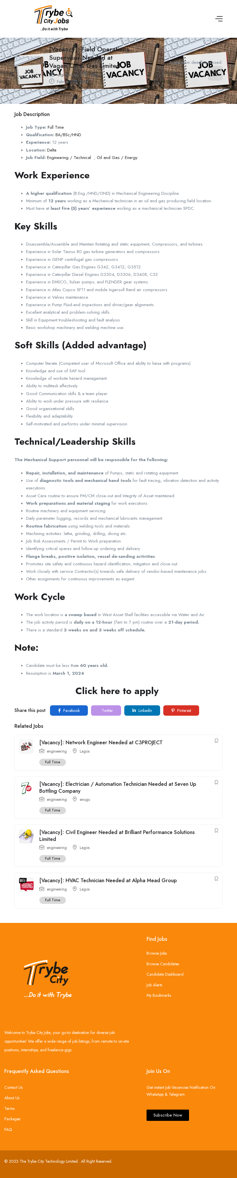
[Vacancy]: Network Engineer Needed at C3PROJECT (101, 742)
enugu (85, 799)
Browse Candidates (163, 964)
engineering (67, 75)
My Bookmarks (159, 995)
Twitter (107, 710)
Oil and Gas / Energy (117, 157)
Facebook (71, 710)
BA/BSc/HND (68, 135)
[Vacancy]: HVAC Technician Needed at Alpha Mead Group (108, 880)
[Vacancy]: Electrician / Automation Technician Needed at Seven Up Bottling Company (117, 787)
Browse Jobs (157, 953)
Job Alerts (154, 985)
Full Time (62, 93)
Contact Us (13, 1087)
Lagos (85, 751)
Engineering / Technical (69, 157)
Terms (9, 1108)
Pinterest (183, 710)
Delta (51, 150)
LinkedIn (144, 710)
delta (94, 75)
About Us (11, 1098)
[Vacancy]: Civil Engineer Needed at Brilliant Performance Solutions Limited (117, 836)
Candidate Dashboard (165, 974)
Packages (12, 1119)
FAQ (8, 1129)
